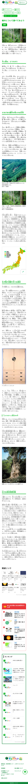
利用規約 (3, 768)
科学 (18, 9)
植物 (19, 12)
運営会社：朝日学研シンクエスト (7, 764)
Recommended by (19, 594)
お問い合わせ (4, 778)
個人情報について (19, 768)
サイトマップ (18, 771)
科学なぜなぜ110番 (8, 12)
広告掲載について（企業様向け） (7, 773)
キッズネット (8, 9)
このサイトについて (19, 764)
